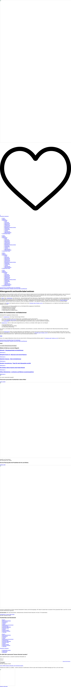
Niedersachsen (5, 626)
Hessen (3, 623)
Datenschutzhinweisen (66, 661)
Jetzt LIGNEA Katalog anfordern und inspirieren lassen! (11, 665)
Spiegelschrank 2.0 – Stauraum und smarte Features (13, 354)
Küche (5, 221)
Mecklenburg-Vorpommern (7, 625)
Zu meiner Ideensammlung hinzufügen (8, 345)
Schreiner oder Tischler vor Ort (36, 303)
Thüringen (4, 632)
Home (3, 218)
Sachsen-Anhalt (5, 630)
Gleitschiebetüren (64, 300)
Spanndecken (7, 231)
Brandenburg (5, 621)
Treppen (6, 230)
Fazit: (1, 336)
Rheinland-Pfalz (5, 628)
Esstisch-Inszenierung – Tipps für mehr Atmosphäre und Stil (15, 363)
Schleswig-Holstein (6, 631)
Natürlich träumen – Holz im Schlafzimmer (10, 359)
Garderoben (6, 228)
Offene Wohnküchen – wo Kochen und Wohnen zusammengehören (17, 372)
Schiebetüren (7, 229)
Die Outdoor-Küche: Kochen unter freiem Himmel (12, 367)
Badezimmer (7, 224)
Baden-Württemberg (6, 620)
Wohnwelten (4, 220)
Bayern (3, 619)
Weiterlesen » (3, 352)
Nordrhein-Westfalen (6, 627)
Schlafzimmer (7, 225)
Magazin (4, 219)
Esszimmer (6, 222)
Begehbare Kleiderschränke (10, 227)
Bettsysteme (7, 226)
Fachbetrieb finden (6, 233)
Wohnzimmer (7, 223)
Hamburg (4, 622)
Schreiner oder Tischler (11, 319)
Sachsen (4, 629)
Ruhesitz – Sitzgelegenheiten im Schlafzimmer (11, 350)
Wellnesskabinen (7, 232)
